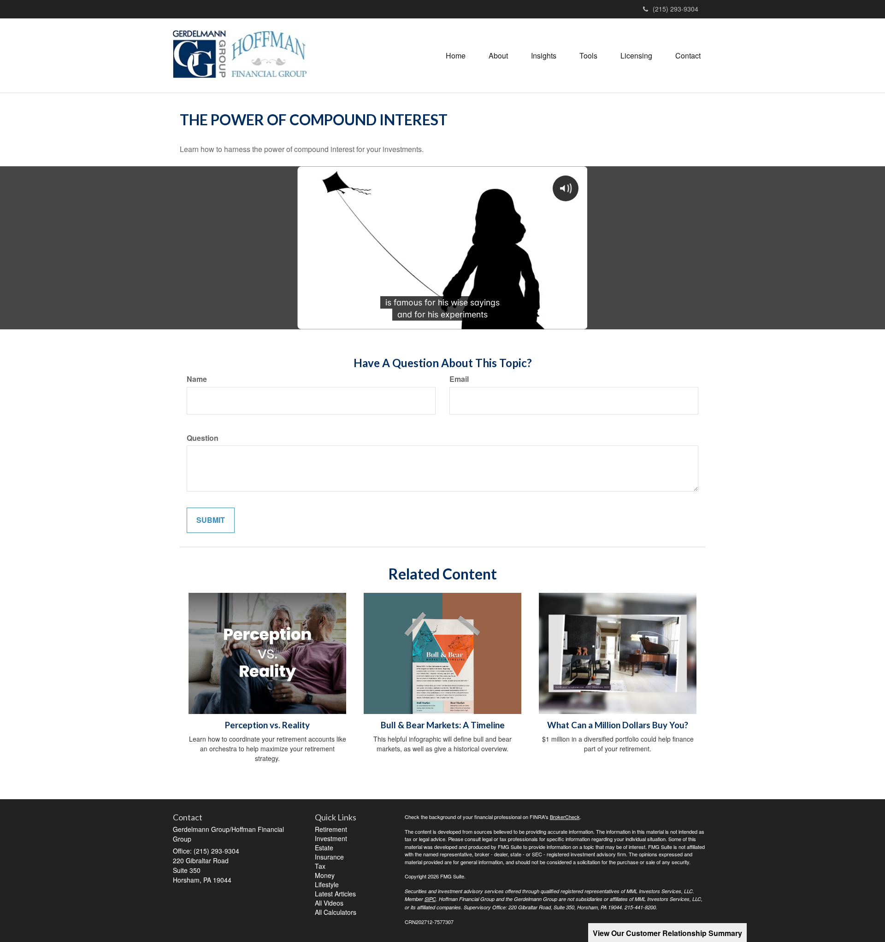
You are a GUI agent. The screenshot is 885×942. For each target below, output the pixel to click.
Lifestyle (327, 884)
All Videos (329, 902)
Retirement (331, 829)
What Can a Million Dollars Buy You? (617, 725)
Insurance (329, 856)
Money (325, 875)
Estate (324, 847)
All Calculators (335, 912)
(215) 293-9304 (675, 8)
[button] (498, 55)
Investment (331, 838)
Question (202, 438)
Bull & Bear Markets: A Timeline (443, 725)
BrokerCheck (565, 816)
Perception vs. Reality (267, 725)
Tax (320, 866)
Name (197, 379)
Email (459, 379)
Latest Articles (335, 893)
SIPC (430, 898)
